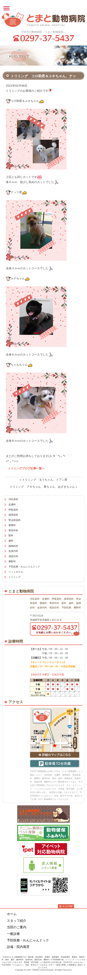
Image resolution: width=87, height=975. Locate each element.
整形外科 (13, 530)
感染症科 (13, 556)
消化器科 (13, 499)
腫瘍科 (12, 525)
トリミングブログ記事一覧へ (26, 468)
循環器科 (13, 514)
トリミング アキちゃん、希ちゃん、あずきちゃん (42, 486)
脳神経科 (13, 546)
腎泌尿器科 (14, 520)
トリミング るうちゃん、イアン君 (44, 479)
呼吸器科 (13, 509)
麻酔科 (12, 561)
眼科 (10, 535)
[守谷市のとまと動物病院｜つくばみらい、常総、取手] (43, 19)
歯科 (10, 540)
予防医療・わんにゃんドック (24, 566)
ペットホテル (15, 572)
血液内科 (13, 551)
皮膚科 (12, 504)
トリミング (14, 577)
